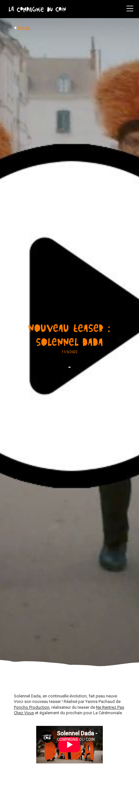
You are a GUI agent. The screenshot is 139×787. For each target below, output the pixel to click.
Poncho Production (31, 707)
